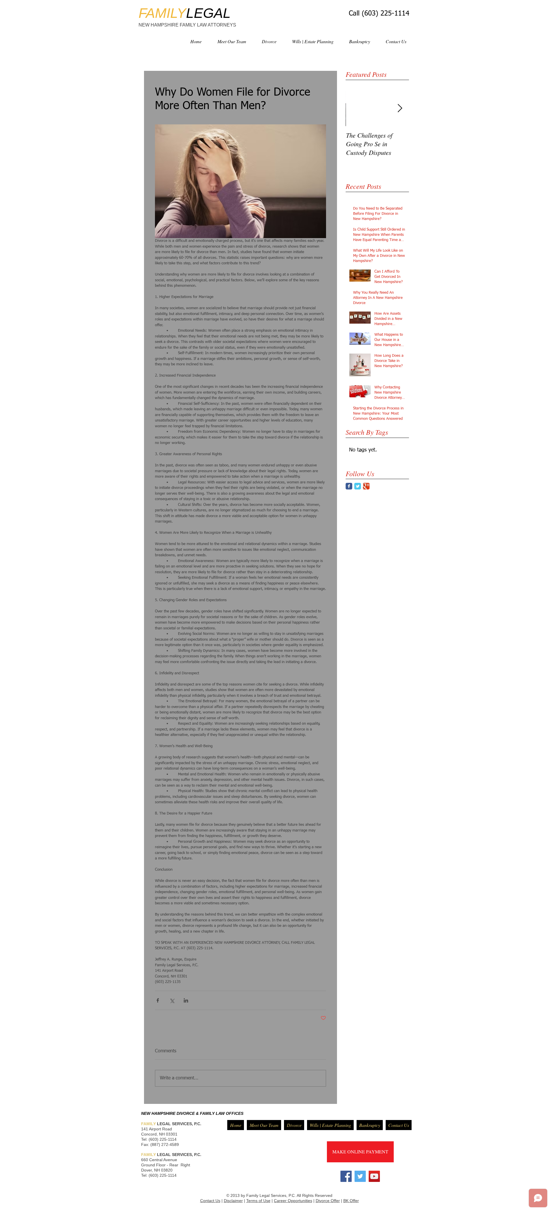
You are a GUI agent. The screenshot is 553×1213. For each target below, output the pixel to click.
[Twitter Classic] (357, 486)
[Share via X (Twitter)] (172, 1000)
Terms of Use (258, 1200)
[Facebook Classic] (349, 486)
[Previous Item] (354, 108)
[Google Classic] (366, 486)
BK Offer (351, 1200)
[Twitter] (360, 1176)
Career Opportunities (293, 1200)
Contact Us (210, 1200)
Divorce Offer (328, 1200)
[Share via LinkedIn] (186, 1000)
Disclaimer (233, 1200)
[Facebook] (346, 1176)
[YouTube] (374, 1176)
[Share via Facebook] (157, 1000)
